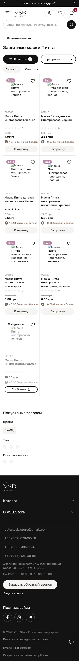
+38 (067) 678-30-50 (20, 538)
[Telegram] (30, 617)
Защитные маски (19, 38)
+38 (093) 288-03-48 (20, 547)
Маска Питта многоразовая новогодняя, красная (55, 201)
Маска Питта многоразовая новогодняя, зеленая (55, 282)
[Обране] (60, 12)
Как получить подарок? (39, 3)
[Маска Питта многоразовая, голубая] (21, 336)
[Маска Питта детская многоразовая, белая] (21, 173)
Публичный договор (17, 647)
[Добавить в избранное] (33, 81)
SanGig (10, 430)
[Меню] (7, 12)
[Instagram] (18, 617)
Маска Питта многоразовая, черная (20, 117)
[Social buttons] (71, 642)
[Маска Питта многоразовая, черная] (21, 92)
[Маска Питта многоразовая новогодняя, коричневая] (21, 255)
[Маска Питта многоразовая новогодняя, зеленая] (57, 255)
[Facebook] (7, 617)
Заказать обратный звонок (30, 584)
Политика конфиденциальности (25, 639)
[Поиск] (71, 24)
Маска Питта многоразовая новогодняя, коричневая (14, 282)
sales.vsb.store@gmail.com (26, 529)
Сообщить (19, 389)
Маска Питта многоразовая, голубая (20, 361)
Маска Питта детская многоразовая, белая (19, 199)
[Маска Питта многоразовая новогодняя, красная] (57, 173)
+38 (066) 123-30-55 (20, 556)
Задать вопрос (13, 593)
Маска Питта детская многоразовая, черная (56, 117)
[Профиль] (48, 12)
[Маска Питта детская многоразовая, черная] (57, 92)
